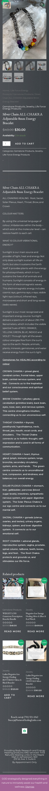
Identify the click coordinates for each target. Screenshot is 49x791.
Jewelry (30, 106)
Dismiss (29, 786)
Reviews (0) (9, 180)
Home (6, 90)
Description (9, 174)
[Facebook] (24, 731)
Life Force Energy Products (16, 155)
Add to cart (24, 143)
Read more (12, 631)
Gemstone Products (23, 94)
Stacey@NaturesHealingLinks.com (24, 720)
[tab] (24, 174)
